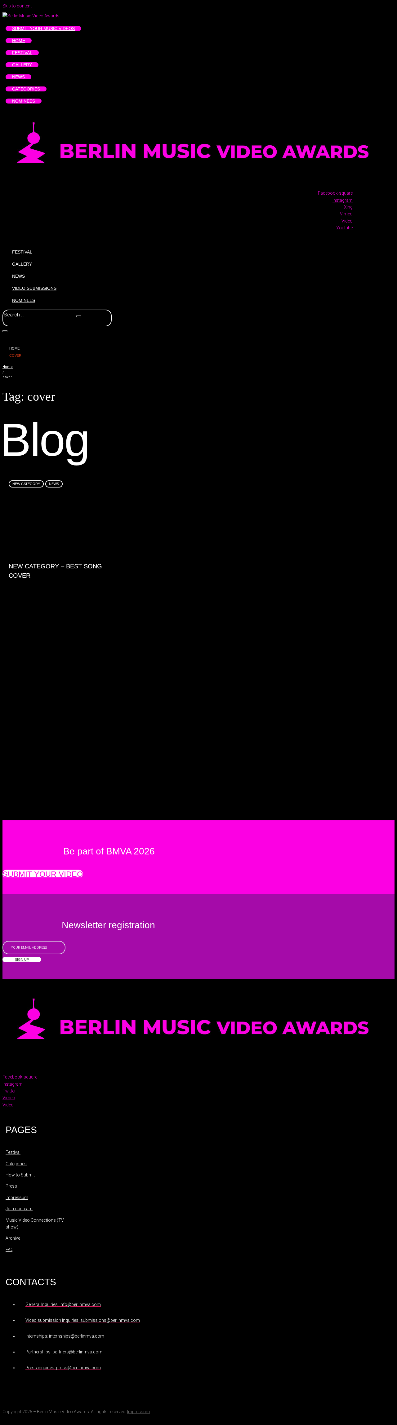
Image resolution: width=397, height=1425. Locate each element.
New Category (26, 484)
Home (14, 348)
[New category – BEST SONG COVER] (58, 530)
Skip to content (17, 5)
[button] (42, 874)
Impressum (138, 1411)
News (54, 484)
